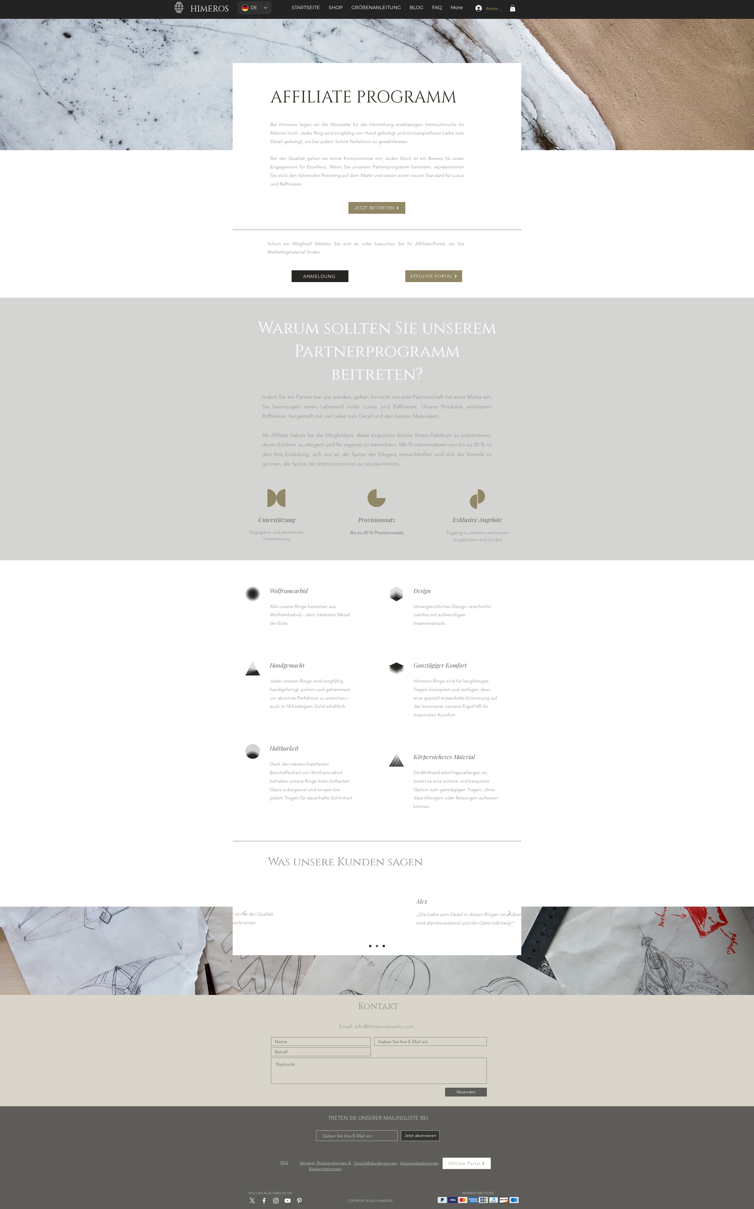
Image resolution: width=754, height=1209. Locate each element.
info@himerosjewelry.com (384, 1026)
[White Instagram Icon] (276, 1200)
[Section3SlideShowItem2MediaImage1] (377, 946)
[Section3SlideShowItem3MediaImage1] (384, 946)
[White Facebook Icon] (264, 1200)
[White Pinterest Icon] (299, 1200)
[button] (512, 8)
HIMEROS (209, 9)
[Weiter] (509, 913)
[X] (252, 1200)
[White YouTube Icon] (287, 1200)
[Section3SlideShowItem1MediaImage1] (370, 946)
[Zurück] (244, 913)
